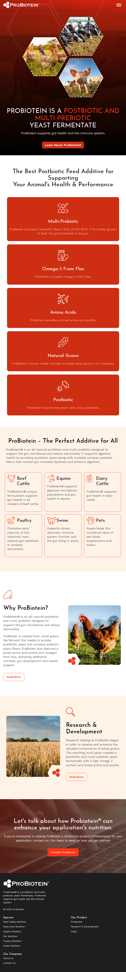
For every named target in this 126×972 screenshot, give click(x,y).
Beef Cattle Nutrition (14, 921)
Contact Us (9, 963)
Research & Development (85, 926)
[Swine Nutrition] (63, 535)
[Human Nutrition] (102, 535)
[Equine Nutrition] (63, 492)
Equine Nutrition (12, 931)
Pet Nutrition (10, 936)
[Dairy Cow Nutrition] (102, 492)
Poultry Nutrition (12, 941)
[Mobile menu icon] (119, 5)
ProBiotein (76, 921)
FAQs (74, 931)
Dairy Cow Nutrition (14, 926)
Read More (14, 677)
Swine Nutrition (11, 945)
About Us (8, 958)
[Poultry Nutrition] (23, 535)
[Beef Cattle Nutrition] (23, 492)
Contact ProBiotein (63, 852)
